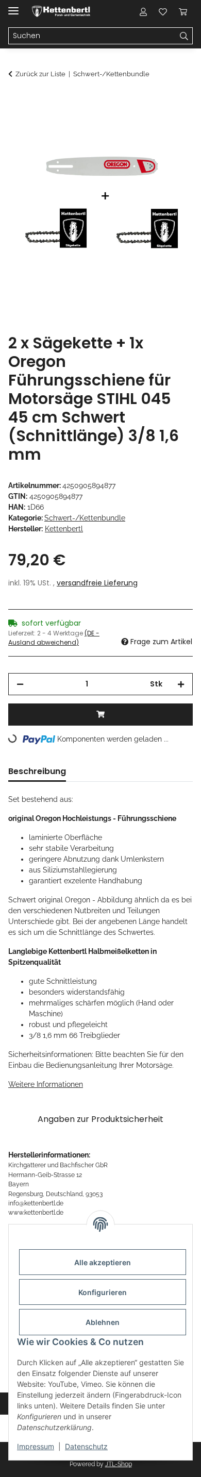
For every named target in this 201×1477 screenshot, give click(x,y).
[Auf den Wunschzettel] (171, 126)
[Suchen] (184, 36)
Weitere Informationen (45, 1084)
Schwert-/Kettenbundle (84, 518)
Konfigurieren (102, 1292)
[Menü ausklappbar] (13, 6)
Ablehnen (103, 1322)
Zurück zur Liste (40, 74)
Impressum (35, 1446)
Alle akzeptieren (102, 1262)
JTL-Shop (118, 1464)
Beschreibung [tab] (37, 771)
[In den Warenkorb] (16, 101)
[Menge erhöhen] (181, 684)
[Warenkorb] (183, 11)
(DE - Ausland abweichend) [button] (53, 638)
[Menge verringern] (20, 684)
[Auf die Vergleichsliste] (144, 126)
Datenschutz (86, 1446)
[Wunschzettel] (163, 11)
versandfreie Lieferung (97, 583)
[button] (143, 11)
